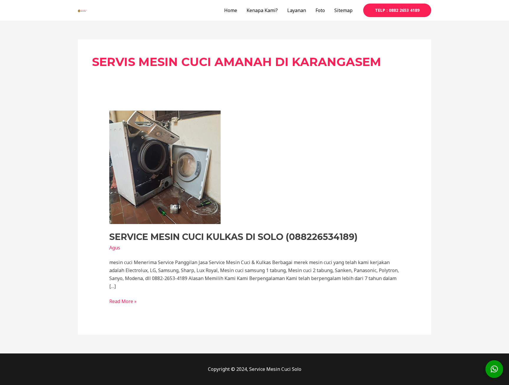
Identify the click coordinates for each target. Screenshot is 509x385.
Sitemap (343, 10)
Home (230, 10)
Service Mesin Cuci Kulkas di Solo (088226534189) (233, 236)
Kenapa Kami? (262, 10)
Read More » (123, 301)
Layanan (296, 10)
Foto (320, 10)
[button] (494, 369)
